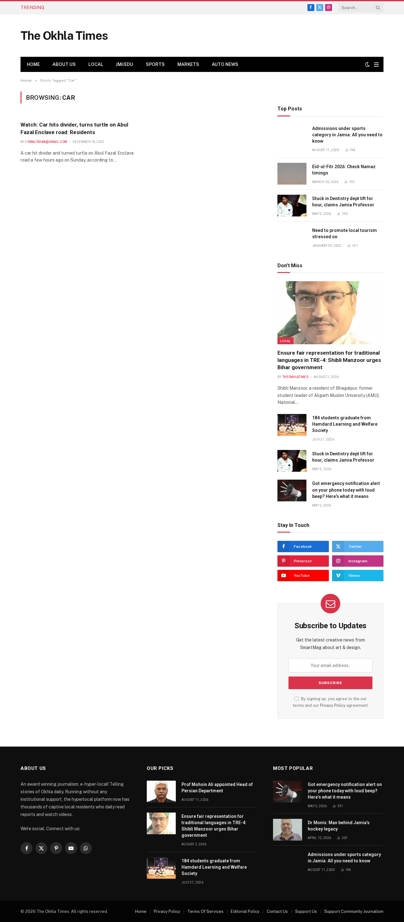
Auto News (225, 64)
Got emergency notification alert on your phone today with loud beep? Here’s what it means (346, 490)
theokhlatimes (295, 377)
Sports (155, 64)
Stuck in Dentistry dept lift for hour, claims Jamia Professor (343, 201)
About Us (64, 64)
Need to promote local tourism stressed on (344, 233)
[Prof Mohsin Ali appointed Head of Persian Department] (161, 791)
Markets (188, 64)
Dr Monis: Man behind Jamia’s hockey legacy (339, 825)
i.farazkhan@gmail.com (46, 142)
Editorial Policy (245, 911)
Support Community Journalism (353, 911)
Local (95, 64)
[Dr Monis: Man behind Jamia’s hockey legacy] (287, 830)
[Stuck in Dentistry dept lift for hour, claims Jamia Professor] (291, 205)
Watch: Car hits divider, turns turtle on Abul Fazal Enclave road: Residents (74, 128)
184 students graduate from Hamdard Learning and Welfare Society (344, 424)
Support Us (306, 911)
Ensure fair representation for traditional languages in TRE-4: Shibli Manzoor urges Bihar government (124, 7)
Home (33, 64)
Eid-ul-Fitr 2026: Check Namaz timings (344, 169)
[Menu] (376, 64)
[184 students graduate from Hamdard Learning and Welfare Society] (291, 425)
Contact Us (277, 911)
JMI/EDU (124, 64)
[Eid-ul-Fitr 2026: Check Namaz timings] (291, 174)
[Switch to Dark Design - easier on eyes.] (367, 64)
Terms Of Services (205, 911)
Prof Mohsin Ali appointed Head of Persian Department (217, 787)
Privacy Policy (333, 705)
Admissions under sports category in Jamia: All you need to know (347, 135)
